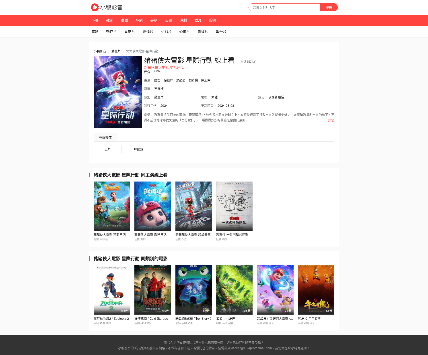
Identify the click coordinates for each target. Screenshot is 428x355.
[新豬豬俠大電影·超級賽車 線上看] (193, 206)
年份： (152, 105)
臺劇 (124, 20)
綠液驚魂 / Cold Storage (151, 318)
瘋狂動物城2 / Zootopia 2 (111, 318)
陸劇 (139, 20)
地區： (205, 97)
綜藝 (212, 20)
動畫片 (116, 51)
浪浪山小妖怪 (225, 318)
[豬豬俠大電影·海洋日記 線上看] (152, 206)
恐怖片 (184, 31)
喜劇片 (129, 31)
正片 (108, 149)
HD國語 (138, 149)
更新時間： (209, 105)
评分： (148, 71)
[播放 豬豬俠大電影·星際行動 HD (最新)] (118, 92)
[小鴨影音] (107, 7)
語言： (263, 97)
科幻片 (166, 31)
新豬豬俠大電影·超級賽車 (193, 234)
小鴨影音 (100, 51)
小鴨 (95, 20)
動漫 (198, 20)
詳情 (331, 120)
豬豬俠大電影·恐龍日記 (110, 234)
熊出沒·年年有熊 (309, 318)
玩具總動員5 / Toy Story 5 (193, 318)
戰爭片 (221, 31)
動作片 (111, 31)
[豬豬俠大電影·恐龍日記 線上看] (112, 206)
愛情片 (148, 31)
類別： (148, 97)
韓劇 (109, 20)
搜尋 (329, 7)
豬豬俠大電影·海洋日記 (150, 234)
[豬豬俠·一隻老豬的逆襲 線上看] (234, 206)
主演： (148, 80)
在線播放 (105, 137)
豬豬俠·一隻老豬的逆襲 (232, 234)
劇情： (148, 114)
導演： (148, 88)
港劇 (183, 20)
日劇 (168, 20)
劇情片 (203, 31)
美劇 (153, 20)
